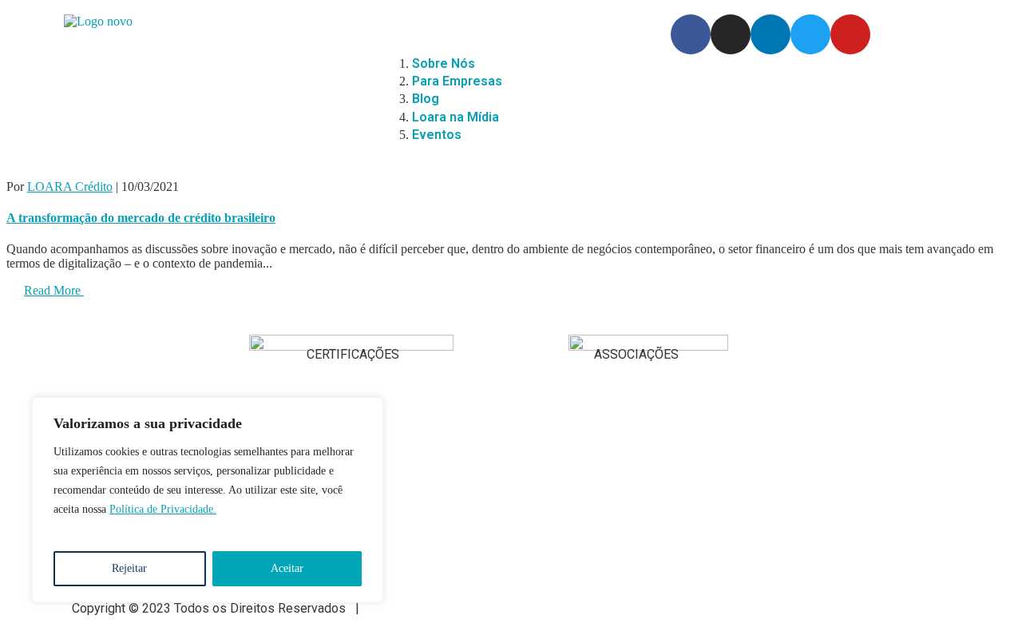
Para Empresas (457, 81)
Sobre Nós (443, 63)
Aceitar (287, 568)
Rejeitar (129, 568)
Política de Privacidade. (162, 509)
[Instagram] (731, 34)
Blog (425, 98)
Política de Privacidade (433, 608)
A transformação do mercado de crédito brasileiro (140, 217)
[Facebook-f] (691, 34)
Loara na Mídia (455, 117)
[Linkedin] (770, 34)
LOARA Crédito (70, 186)
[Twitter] (810, 34)
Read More (54, 290)
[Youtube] (850, 34)
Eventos (436, 134)
